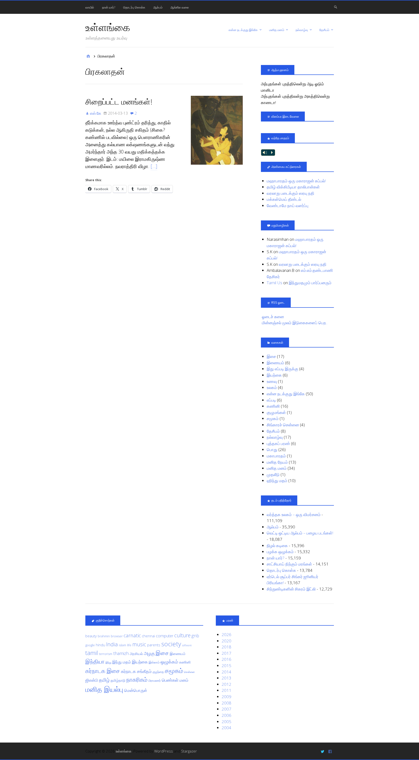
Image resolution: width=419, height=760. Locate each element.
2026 (226, 634)
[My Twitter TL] (323, 751)
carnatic (132, 635)
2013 (226, 678)
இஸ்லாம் (154, 662)
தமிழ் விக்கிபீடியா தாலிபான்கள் (293, 187)
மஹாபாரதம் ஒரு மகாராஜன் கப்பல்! (296, 181)
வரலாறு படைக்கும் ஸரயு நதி (290, 193)
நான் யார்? (108, 7)
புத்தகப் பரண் (278, 443)
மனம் (183, 680)
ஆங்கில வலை (179, 7)
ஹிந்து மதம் (277, 480)
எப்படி (271, 400)
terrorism (105, 654)
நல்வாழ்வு (302, 30)
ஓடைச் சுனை (273, 316)
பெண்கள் (170, 680)
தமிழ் (104, 679)
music (139, 644)
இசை (271, 356)
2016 (226, 659)
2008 (226, 703)
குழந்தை (158, 672)
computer (164, 636)
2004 (226, 727)
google (90, 645)
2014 (226, 672)
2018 (226, 647)
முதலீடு (273, 474)
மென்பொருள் (135, 690)
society (171, 643)
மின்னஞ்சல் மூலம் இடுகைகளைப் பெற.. (294, 322)
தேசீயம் (324, 30)
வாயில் (89, 7)
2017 (226, 653)
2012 (226, 684)
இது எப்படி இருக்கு (282, 369)
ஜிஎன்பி (91, 680)
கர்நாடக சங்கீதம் (136, 671)
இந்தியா (95, 661)
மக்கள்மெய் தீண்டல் (284, 199)
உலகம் (272, 387)
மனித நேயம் (277, 462)
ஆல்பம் (157, 7)
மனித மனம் (276, 30)
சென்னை (189, 672)
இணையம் (275, 362)
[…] (154, 166)
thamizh (121, 653)
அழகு (149, 653)
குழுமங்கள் (276, 412)
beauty (91, 635)
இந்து (108, 662)
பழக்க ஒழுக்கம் (280, 551)
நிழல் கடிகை (277, 545)
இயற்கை (274, 375)
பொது (272, 449)
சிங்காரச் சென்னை (283, 425)
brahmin (104, 636)
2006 (226, 715)
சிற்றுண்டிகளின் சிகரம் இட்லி (291, 589)
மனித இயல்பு (104, 689)
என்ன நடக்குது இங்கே (243, 30)
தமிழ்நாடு (118, 680)
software (187, 645)
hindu (100, 644)
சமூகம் (273, 418)
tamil (91, 653)
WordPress (163, 751)
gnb (195, 636)
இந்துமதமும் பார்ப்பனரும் (310, 282)
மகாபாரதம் (276, 456)
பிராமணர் (154, 680)
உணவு (272, 381)
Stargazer (189, 751)
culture (182, 635)
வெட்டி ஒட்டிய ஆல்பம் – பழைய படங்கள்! (300, 533)
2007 (226, 709)
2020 (226, 641)
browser (117, 636)
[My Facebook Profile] (330, 751)
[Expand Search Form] (335, 7)
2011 (226, 690)
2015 (226, 665)
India (112, 644)
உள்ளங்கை (107, 27)
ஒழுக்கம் (169, 661)
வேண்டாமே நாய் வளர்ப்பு (287, 205)
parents (153, 644)
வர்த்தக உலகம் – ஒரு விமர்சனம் (294, 514)
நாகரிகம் (136, 679)
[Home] (88, 56)
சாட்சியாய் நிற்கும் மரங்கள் (289, 564)
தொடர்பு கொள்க (134, 7)
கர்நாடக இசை (102, 671)
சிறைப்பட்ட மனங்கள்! (118, 101)
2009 (226, 696)
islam (122, 645)
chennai (148, 635)
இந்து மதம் (121, 662)
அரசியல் (136, 653)
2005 (226, 721)
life (129, 645)
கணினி (273, 406)
